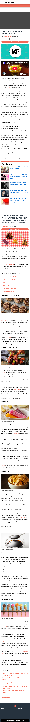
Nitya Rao (5, 226)
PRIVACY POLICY (21, 710)
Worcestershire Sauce (10, 289)
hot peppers (17, 389)
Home (3, 697)
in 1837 (10, 584)
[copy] (10, 39)
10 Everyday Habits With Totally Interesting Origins (14, 678)
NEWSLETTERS (4, 710)
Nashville (3, 372)
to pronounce (14, 552)
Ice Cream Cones (9, 291)
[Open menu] (2, 2)
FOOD (8, 697)
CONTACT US (20, 708)
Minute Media (12, 720)
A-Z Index (3, 717)
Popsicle (3, 465)
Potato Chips (7, 286)
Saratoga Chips (21, 517)
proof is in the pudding (9, 264)
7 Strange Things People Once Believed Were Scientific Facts (14, 687)
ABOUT (2, 708)
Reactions (9, 87)
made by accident (22, 269)
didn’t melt (8, 337)
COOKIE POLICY (4, 713)
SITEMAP (19, 715)
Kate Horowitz (7, 36)
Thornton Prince (20, 377)
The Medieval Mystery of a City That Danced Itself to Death (14, 683)
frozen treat (4, 626)
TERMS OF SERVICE (22, 713)
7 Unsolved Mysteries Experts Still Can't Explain (13, 691)
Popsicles (6, 283)
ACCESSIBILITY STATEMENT (6, 715)
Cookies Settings (21, 717)
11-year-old (16, 433)
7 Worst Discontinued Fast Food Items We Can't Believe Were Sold (15, 674)
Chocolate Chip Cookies (11, 277)
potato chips (16, 502)
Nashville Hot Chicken (10, 280)
